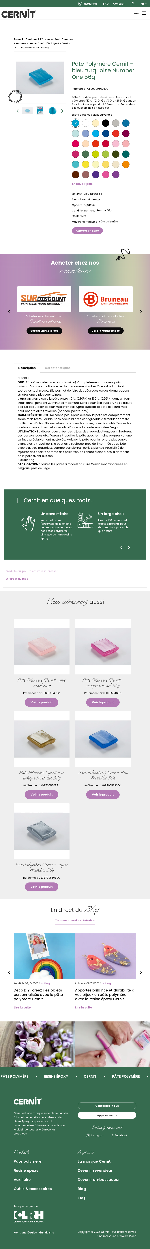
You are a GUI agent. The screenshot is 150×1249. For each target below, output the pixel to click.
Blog (82, 1188)
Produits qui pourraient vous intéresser (32, 571)
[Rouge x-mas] (105, 143)
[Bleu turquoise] (75, 123)
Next (62, 111)
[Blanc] (85, 123)
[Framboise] (75, 154)
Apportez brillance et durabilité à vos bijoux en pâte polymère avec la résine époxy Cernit (104, 994)
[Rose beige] (85, 143)
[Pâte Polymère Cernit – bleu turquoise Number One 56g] (40, 78)
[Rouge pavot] (95, 143)
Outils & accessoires (33, 1188)
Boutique (31, 39)
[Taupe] (85, 174)
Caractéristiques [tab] (57, 368)
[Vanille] (95, 164)
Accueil (18, 39)
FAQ (106, 3)
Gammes (67, 39)
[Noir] (105, 123)
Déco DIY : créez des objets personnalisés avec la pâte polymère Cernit (38, 994)
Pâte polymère (49, 39)
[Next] (129, 547)
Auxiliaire (22, 1179)
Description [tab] (27, 368)
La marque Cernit (94, 1161)
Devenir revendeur (95, 1170)
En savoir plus (82, 184)
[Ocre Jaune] (105, 164)
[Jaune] (85, 164)
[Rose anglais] (126, 143)
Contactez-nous (107, 1106)
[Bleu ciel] (95, 133)
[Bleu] (126, 123)
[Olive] (115, 154)
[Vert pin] (126, 154)
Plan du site (46, 1232)
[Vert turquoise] (75, 164)
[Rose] (115, 143)
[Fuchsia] (105, 174)
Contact (119, 3)
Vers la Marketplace (44, 331)
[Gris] (115, 123)
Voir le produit (42, 702)
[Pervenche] (85, 133)
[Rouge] (115, 133)
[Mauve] (115, 174)
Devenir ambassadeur (99, 1179)
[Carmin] (75, 143)
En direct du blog (17, 579)
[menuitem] (106, 3)
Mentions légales (25, 1232)
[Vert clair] (105, 154)
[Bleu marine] (105, 133)
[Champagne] (95, 123)
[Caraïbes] (75, 133)
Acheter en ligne (87, 230)
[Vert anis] (95, 154)
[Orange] (126, 164)
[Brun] (75, 174)
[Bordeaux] (126, 133)
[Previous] (121, 547)
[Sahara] (115, 164)
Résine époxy (26, 1170)
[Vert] (85, 154)
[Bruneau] (44, 299)
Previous (17, 111)
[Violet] (95, 174)
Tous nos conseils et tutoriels (75, 920)
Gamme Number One (29, 43)
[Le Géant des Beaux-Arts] (106, 299)
